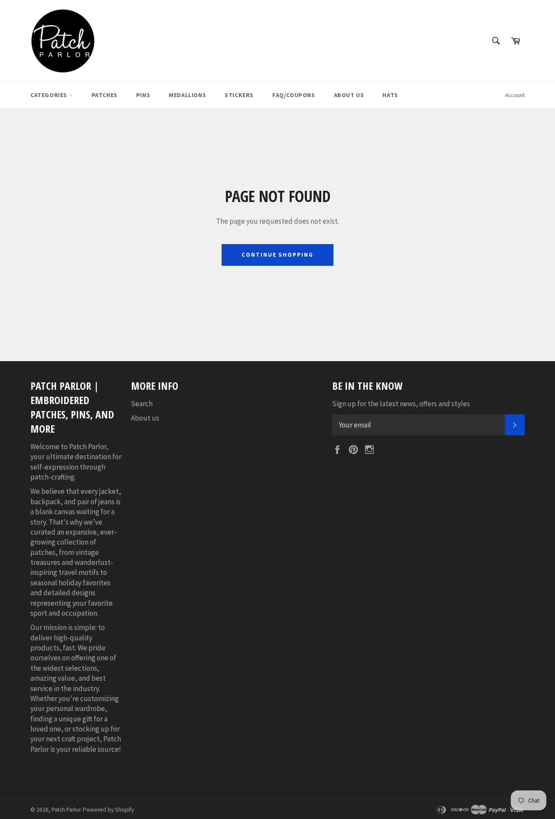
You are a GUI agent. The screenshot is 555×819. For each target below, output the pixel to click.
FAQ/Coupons (293, 95)
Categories (49, 95)
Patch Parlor (66, 809)
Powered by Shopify (108, 809)
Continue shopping (277, 254)
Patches (104, 95)
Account (515, 95)
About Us (349, 95)
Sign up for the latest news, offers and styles (401, 403)
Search (142, 403)
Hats (390, 95)
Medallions (187, 95)
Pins (143, 95)
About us (145, 418)
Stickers (239, 95)
